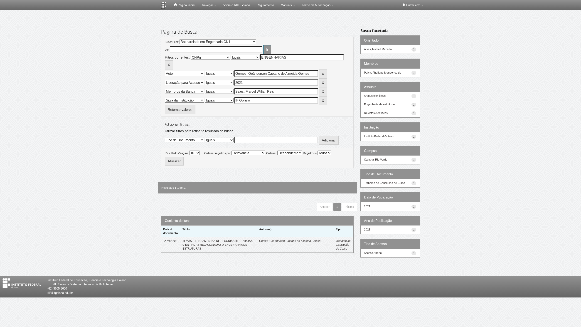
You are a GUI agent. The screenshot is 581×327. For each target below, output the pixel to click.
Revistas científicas (376, 113)
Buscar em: (172, 42)
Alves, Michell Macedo (378, 49)
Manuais (287, 5)
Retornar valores (180, 109)
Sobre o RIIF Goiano (236, 5)
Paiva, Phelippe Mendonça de (382, 72)
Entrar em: (413, 5)
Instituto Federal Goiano (379, 136)
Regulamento (265, 5)
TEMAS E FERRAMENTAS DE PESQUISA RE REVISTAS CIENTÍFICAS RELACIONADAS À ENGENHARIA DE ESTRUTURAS (217, 244)
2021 (367, 206)
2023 (367, 229)
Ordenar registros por (217, 153)
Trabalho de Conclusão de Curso (343, 244)
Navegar (208, 5)
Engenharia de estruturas (379, 104)
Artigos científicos (375, 95)
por (167, 49)
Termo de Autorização (316, 5)
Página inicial (186, 5)
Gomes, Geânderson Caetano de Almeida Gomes (289, 241)
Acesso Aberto (373, 253)
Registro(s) (310, 153)
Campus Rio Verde (375, 159)
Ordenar (271, 153)
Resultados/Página (176, 153)
